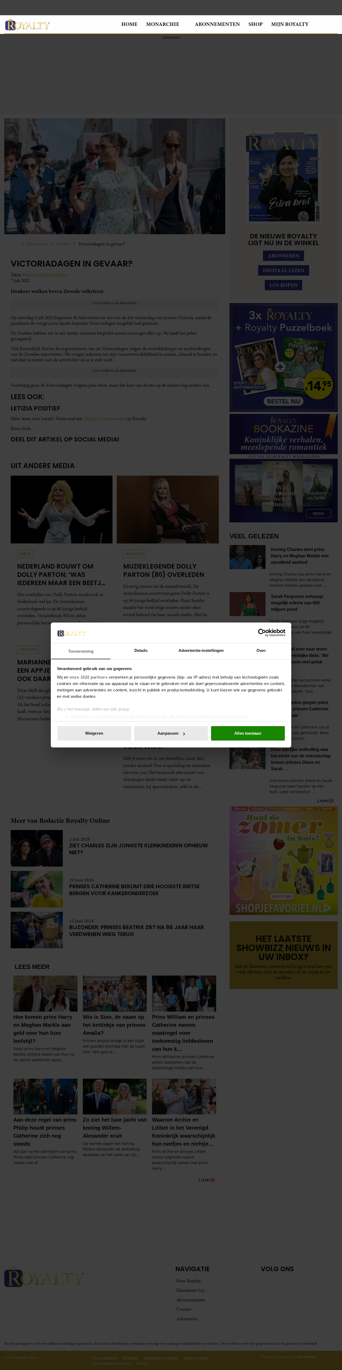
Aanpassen (167, 733)
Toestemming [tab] (81, 651)
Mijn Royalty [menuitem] (290, 24)
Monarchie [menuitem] (162, 24)
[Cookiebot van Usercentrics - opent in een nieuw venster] (262, 633)
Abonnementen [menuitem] (217, 24)
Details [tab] (140, 650)
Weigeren (94, 733)
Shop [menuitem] (255, 24)
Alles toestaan (247, 733)
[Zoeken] (333, 24)
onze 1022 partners (88, 677)
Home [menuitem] (129, 24)
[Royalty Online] (58, 24)
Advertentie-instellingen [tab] (201, 650)
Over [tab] (261, 650)
